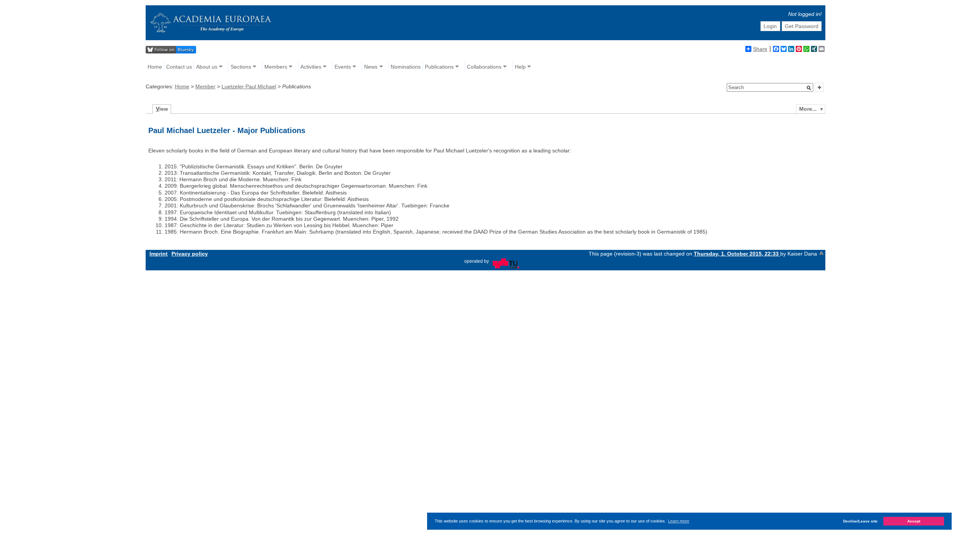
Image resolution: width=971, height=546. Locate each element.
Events (343, 67)
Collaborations (484, 67)
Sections (241, 67)
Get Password (802, 26)
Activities (310, 67)
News (370, 67)
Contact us (179, 67)
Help (520, 67)
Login (770, 26)
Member (205, 86)
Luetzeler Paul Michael (249, 86)
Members (275, 67)
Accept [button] (913, 521)
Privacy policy (189, 254)
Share (760, 49)
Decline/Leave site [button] (860, 521)
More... (808, 109)
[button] (809, 88)
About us (206, 67)
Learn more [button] (678, 521)
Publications (439, 67)
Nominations (406, 67)
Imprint (158, 254)
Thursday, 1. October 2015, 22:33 (737, 254)
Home (155, 67)
